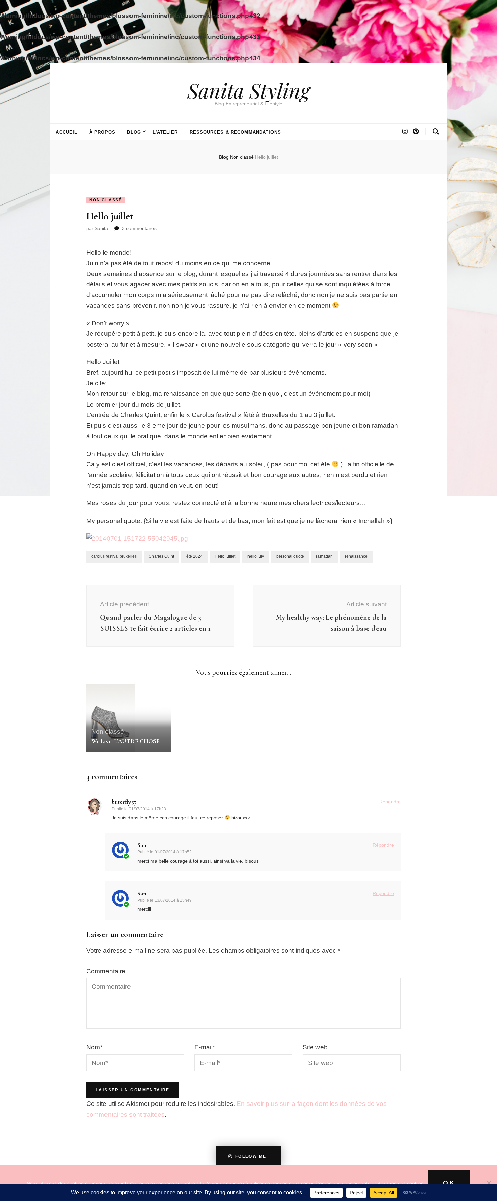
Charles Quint (161, 556)
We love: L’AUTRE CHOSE (125, 741)
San (141, 845)
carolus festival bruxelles (114, 556)
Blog (134, 132)
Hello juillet (225, 556)
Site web (315, 1047)
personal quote (290, 556)
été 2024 (194, 556)
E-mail (204, 1047)
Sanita (101, 228)
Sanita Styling (248, 90)
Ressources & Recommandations (235, 132)
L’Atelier (165, 132)
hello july (255, 556)
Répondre (390, 801)
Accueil (66, 132)
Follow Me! (252, 1156)
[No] (488, 1182)
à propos (102, 132)
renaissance (356, 556)
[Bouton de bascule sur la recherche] (436, 131)
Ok (449, 1182)
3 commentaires (139, 228)
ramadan (324, 556)
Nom (94, 1047)
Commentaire (105, 971)
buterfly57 (124, 802)
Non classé (105, 200)
